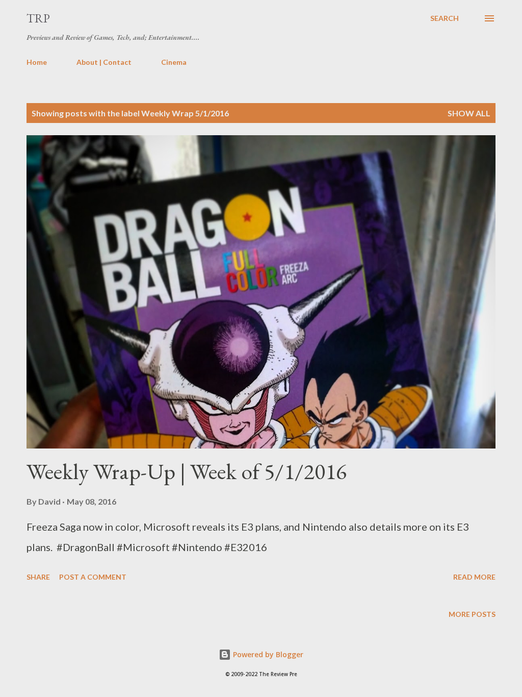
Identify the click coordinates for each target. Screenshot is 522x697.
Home (37, 62)
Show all (469, 113)
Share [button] (38, 576)
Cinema (174, 62)
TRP (38, 18)
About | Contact (104, 62)
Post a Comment (92, 576)
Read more (474, 576)
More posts (472, 614)
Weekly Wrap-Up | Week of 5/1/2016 (187, 471)
